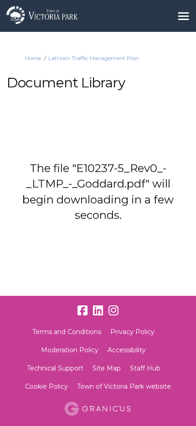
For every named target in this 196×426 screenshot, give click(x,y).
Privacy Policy (132, 332)
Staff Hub (145, 368)
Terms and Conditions (66, 332)
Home (33, 58)
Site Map (107, 368)
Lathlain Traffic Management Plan (93, 58)
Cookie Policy (46, 386)
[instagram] (113, 310)
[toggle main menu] (183, 16)
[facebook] (82, 310)
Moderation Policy (69, 350)
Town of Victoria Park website (124, 386)
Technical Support (55, 368)
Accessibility (127, 350)
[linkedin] (98, 310)
